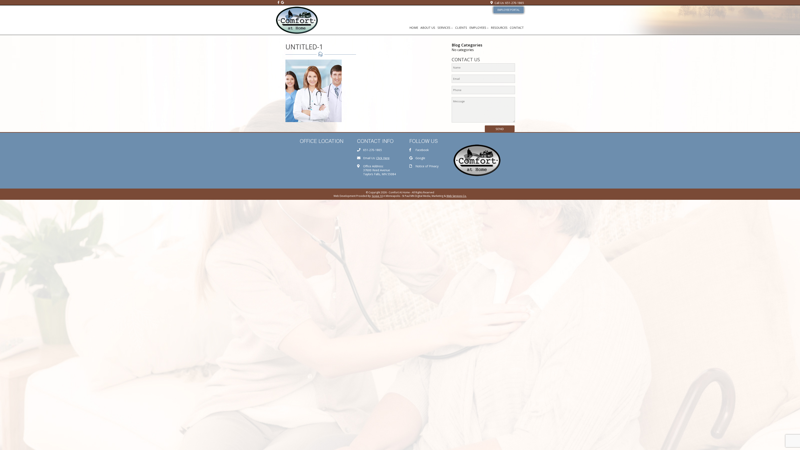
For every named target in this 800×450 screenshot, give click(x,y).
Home (413, 28)
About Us (427, 28)
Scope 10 (377, 196)
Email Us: (376, 158)
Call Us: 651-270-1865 (509, 3)
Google (420, 158)
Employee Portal (509, 10)
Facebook (422, 150)
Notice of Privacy (427, 166)
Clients (461, 28)
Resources (499, 28)
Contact (517, 28)
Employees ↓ (479, 28)
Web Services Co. (456, 196)
